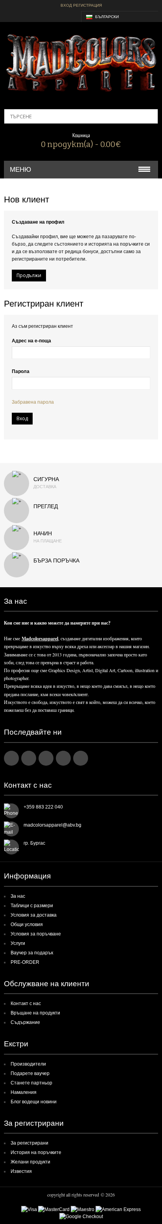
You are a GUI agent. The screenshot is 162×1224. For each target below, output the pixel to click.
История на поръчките (36, 1152)
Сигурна (46, 479)
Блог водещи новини (34, 1102)
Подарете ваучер (30, 1073)
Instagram (63, 758)
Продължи (29, 275)
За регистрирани (29, 1143)
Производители (28, 1064)
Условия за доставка (34, 915)
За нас (18, 896)
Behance (80, 758)
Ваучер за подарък (32, 953)
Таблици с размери (32, 905)
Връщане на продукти (35, 1013)
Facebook (11, 758)
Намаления (24, 1092)
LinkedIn (28, 758)
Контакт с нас (26, 1003)
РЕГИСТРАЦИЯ (87, 5)
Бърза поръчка (56, 560)
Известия (21, 1171)
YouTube (46, 758)
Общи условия (27, 924)
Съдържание (25, 1022)
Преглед (45, 506)
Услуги (18, 943)
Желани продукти (30, 1162)
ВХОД (66, 5)
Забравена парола (33, 402)
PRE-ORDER (25, 962)
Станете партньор (31, 1083)
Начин (42, 533)
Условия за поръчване (36, 934)
